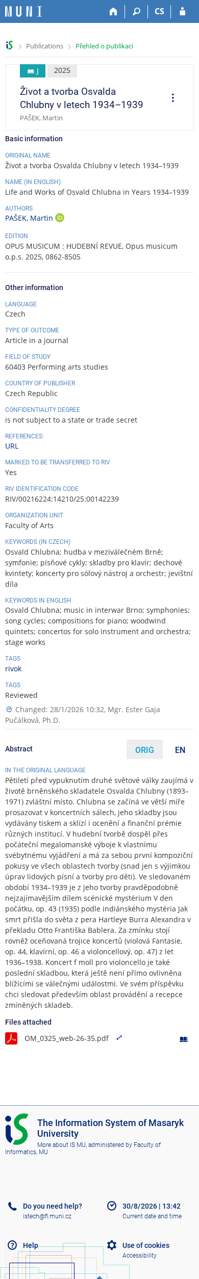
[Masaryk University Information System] (23, 11)
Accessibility (139, 1255)
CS (159, 11)
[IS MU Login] (182, 11)
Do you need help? (52, 1206)
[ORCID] (59, 219)
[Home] (113, 11)
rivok (13, 668)
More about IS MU (61, 1145)
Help (30, 1245)
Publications (44, 45)
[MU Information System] (9, 45)
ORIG (144, 750)
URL (11, 446)
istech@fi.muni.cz (47, 1216)
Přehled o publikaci (104, 45)
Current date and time (152, 1216)
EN (180, 750)
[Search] (136, 11)
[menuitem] (169, 99)
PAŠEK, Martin (30, 218)
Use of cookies (145, 1245)
